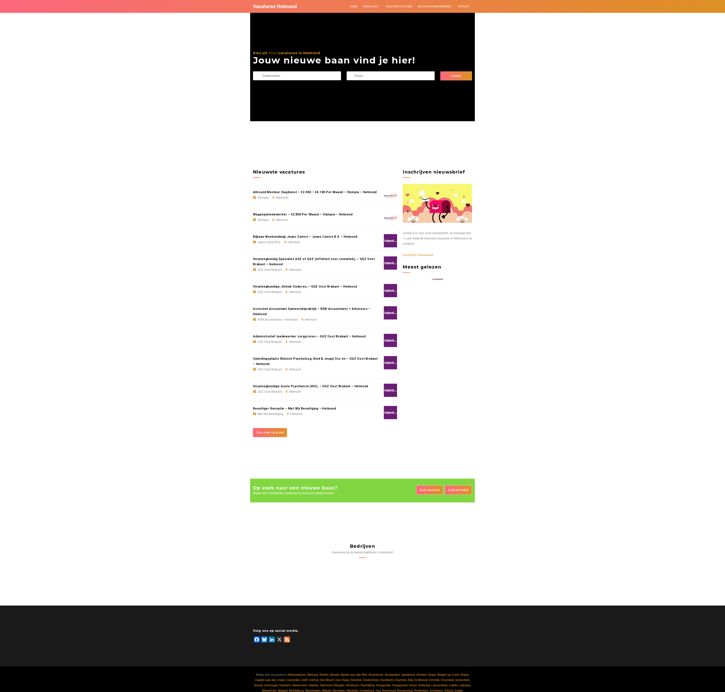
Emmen (435, 680)
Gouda (258, 685)
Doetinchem (371, 680)
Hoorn (413, 685)
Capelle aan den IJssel (270, 680)
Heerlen (314, 685)
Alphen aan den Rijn (353, 675)
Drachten (401, 680)
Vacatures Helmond (275, 6)
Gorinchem (462, 680)
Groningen (271, 685)
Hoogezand (400, 685)
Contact (463, 6)
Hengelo (338, 685)
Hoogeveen (383, 685)
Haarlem (285, 685)
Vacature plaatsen (399, 6)
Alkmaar (312, 675)
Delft (305, 680)
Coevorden (293, 680)
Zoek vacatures (429, 490)
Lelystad (464, 685)
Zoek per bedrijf (458, 490)
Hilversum (352, 685)
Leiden (453, 685)
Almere (334, 675)
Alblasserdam (296, 675)
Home (354, 6)
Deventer (356, 680)
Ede (410, 680)
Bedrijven (370, 6)
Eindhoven (421, 680)
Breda (465, 675)
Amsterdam (392, 675)
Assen (432, 675)
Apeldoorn (408, 675)
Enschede (447, 680)
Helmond (326, 685)
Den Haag (342, 680)
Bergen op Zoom (448, 675)
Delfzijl (314, 680)
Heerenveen (299, 685)
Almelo (324, 675)
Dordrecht (386, 680)
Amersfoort (375, 675)
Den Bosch (327, 680)
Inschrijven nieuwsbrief (435, 6)
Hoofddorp (367, 685)
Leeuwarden (439, 685)
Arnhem (421, 675)
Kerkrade (424, 685)
